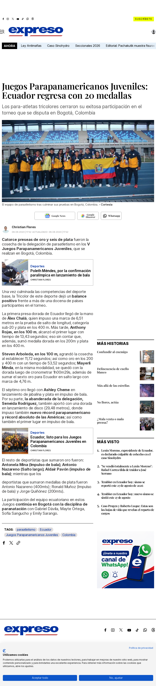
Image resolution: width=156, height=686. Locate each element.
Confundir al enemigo (112, 352)
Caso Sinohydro (58, 46)
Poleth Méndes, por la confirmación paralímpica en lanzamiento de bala (60, 273)
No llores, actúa (108, 402)
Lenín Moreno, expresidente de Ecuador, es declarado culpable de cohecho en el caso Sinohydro (127, 454)
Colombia (68, 535)
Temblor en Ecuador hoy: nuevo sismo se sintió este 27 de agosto (127, 495)
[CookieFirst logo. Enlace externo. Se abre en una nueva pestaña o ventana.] (4, 651)
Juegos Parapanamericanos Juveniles (32, 535)
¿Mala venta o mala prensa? (110, 420)
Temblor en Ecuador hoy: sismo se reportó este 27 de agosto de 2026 (123, 484)
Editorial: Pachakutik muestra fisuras (131, 46)
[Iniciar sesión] (153, 31)
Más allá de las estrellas (113, 385)
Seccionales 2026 (87, 46)
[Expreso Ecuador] (31, 634)
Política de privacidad (141, 647)
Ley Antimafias (31, 46)
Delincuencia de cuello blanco (113, 370)
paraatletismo (26, 529)
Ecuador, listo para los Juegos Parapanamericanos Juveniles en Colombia (58, 441)
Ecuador (45, 529)
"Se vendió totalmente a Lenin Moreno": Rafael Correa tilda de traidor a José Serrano (126, 469)
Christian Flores (24, 227)
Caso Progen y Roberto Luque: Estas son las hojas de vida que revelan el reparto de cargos (127, 509)
